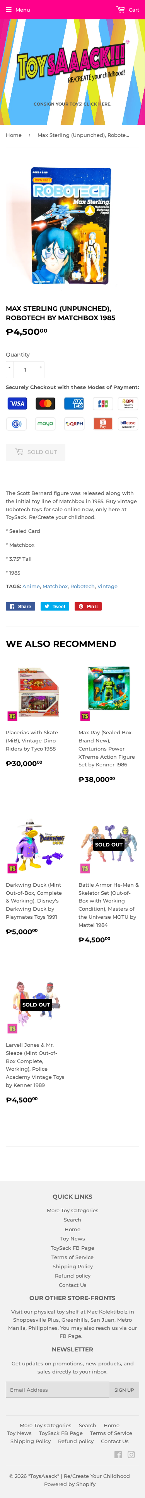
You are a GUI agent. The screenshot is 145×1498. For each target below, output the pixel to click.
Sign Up (124, 1390)
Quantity (18, 354)
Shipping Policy (73, 1266)
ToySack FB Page (72, 1248)
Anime (31, 586)
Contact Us (73, 1285)
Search (72, 1219)
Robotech (82, 586)
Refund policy (72, 1276)
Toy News (72, 1238)
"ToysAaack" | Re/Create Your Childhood (79, 1476)
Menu (22, 10)
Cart (133, 10)
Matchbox (55, 586)
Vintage (107, 586)
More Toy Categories (73, 1210)
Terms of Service (72, 1257)
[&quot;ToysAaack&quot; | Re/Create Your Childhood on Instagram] (131, 1456)
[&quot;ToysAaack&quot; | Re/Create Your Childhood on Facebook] (118, 1456)
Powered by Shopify (70, 1484)
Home (14, 135)
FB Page (70, 1336)
